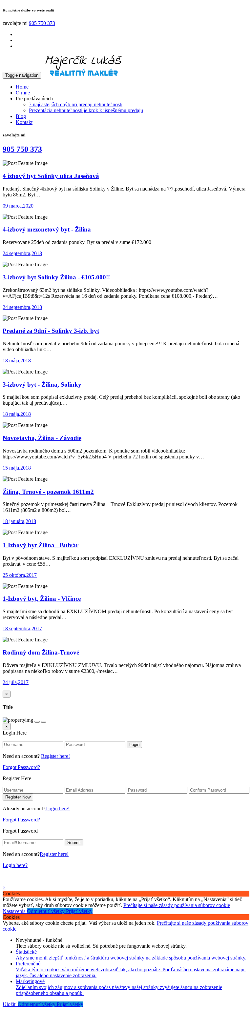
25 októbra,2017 (20, 575)
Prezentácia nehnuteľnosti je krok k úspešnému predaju (86, 110)
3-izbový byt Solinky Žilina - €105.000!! (56, 277)
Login (134, 744)
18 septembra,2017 (22, 628)
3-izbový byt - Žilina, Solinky (42, 384)
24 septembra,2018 (22, 253)
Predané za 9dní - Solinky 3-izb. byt (51, 330)
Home (22, 87)
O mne (23, 92)
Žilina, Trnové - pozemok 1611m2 (48, 491)
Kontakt (24, 122)
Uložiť (10, 1004)
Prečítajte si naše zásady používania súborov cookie (176, 905)
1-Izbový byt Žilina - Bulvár (40, 545)
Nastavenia (15, 911)
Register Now (18, 797)
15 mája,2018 (17, 468)
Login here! (57, 808)
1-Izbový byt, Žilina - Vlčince (42, 598)
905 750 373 (42, 23)
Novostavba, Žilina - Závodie (42, 437)
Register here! (55, 756)
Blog (21, 116)
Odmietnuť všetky (46, 911)
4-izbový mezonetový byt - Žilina (47, 229)
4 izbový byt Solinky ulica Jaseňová (51, 175)
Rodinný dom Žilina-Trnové (41, 652)
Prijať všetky (79, 911)
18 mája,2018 (17, 360)
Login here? (15, 865)
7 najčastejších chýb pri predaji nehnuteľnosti (75, 104)
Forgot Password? (21, 767)
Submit (74, 842)
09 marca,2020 (18, 206)
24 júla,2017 (16, 682)
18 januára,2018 (19, 521)
